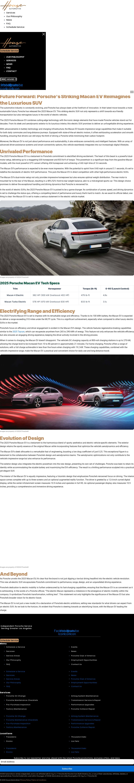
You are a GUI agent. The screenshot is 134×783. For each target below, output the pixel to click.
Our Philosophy (14, 16)
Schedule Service (15, 27)
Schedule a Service (15, 647)
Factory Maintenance (16, 709)
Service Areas (13, 655)
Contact (11, 71)
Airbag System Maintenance (85, 696)
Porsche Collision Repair (83, 709)
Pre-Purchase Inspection (18, 704)
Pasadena (11, 737)
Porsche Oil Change (16, 696)
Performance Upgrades (82, 704)
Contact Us (76, 664)
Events (74, 647)
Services (10, 12)
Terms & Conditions (39, 780)
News (9, 19)
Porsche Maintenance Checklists (22, 700)
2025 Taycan (19, 331)
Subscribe (67, 768)
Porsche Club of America (83, 655)
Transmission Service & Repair (86, 700)
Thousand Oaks (78, 737)
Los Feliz (75, 741)
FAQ (8, 23)
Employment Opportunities (84, 660)
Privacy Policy (25, 780)
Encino (9, 741)
